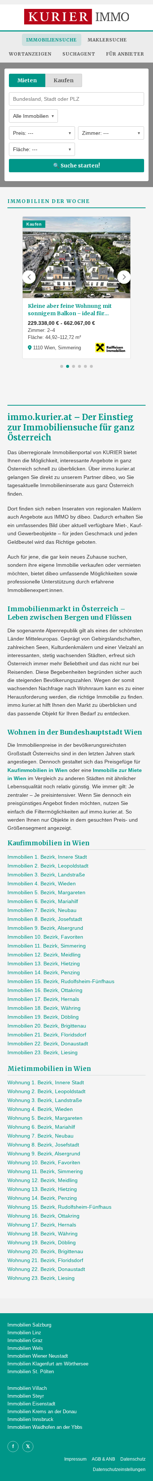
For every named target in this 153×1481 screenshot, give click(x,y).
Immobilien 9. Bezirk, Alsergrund (45, 928)
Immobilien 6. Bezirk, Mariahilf (42, 901)
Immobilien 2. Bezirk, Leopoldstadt (47, 866)
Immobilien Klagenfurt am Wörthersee (47, 1364)
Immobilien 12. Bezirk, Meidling (44, 955)
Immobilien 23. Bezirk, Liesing (42, 1052)
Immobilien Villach (27, 1388)
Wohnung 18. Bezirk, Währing (42, 1234)
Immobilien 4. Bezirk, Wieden (41, 883)
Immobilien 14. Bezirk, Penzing (43, 972)
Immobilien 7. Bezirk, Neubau (41, 910)
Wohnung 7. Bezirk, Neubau (40, 1136)
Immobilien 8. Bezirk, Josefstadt (44, 919)
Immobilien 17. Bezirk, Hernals (43, 999)
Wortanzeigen (30, 54)
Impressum (75, 1459)
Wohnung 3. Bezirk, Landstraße (44, 1100)
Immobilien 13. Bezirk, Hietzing (43, 963)
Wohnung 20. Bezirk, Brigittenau (45, 1251)
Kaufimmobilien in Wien (37, 770)
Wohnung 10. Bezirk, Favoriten (43, 1162)
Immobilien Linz (24, 1332)
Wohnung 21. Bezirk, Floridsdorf (45, 1260)
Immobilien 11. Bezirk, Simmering (46, 946)
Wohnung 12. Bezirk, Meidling (42, 1180)
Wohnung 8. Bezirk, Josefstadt (43, 1145)
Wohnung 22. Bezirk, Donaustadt (46, 1269)
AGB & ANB (103, 1459)
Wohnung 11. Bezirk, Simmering (45, 1171)
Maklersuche (107, 40)
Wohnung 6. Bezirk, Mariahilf (41, 1127)
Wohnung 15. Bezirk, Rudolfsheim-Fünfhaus (59, 1207)
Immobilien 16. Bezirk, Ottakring (44, 990)
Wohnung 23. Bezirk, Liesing (41, 1278)
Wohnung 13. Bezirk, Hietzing (42, 1189)
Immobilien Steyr (25, 1396)
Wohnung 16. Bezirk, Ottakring (43, 1216)
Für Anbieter (125, 54)
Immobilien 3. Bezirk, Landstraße (46, 875)
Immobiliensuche (51, 40)
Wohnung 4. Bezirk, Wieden (40, 1109)
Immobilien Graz (25, 1340)
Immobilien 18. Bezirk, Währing (44, 1008)
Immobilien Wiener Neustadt (37, 1356)
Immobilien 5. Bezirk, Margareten (46, 892)
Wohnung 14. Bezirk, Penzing (42, 1198)
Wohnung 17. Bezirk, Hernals (41, 1225)
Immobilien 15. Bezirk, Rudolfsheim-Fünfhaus (60, 981)
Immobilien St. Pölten (30, 1371)
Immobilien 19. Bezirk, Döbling (43, 1017)
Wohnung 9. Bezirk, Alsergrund (43, 1153)
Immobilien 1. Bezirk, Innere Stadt (47, 857)
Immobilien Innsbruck (30, 1419)
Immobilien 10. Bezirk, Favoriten (45, 937)
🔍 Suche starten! (76, 165)
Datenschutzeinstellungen (119, 1469)
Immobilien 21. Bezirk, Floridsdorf (46, 1035)
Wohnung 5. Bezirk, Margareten (44, 1118)
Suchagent (78, 54)
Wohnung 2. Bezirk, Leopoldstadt (46, 1091)
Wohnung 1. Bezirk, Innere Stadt (45, 1082)
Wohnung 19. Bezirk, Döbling (41, 1242)
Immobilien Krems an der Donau (41, 1411)
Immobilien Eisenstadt (31, 1404)
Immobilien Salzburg (29, 1325)
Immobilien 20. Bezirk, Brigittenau (46, 1026)
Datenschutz (133, 1459)
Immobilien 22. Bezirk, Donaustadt (47, 1043)
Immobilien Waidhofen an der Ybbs (44, 1427)
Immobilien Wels (25, 1348)
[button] (29, 277)
